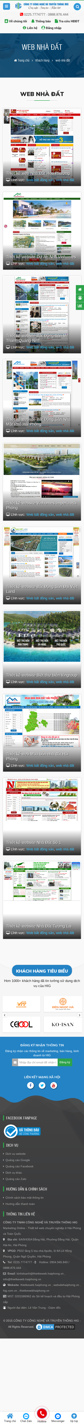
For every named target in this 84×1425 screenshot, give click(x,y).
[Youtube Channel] (53, 1085)
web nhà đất (65, 180)
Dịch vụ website (16, 1153)
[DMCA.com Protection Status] (55, 1327)
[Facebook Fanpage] (30, 1085)
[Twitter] (42, 1085)
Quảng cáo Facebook (19, 1166)
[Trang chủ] (80, 289)
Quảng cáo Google (18, 1160)
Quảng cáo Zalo (16, 1179)
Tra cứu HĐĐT (68, 21)
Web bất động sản (40, 180)
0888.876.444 (58, 14)
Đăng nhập (53, 28)
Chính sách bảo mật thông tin (25, 1197)
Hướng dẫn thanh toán (20, 1204)
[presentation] (4, 1015)
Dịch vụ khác (14, 1172)
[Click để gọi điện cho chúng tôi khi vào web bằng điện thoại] (42, 1413)
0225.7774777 (34, 14)
